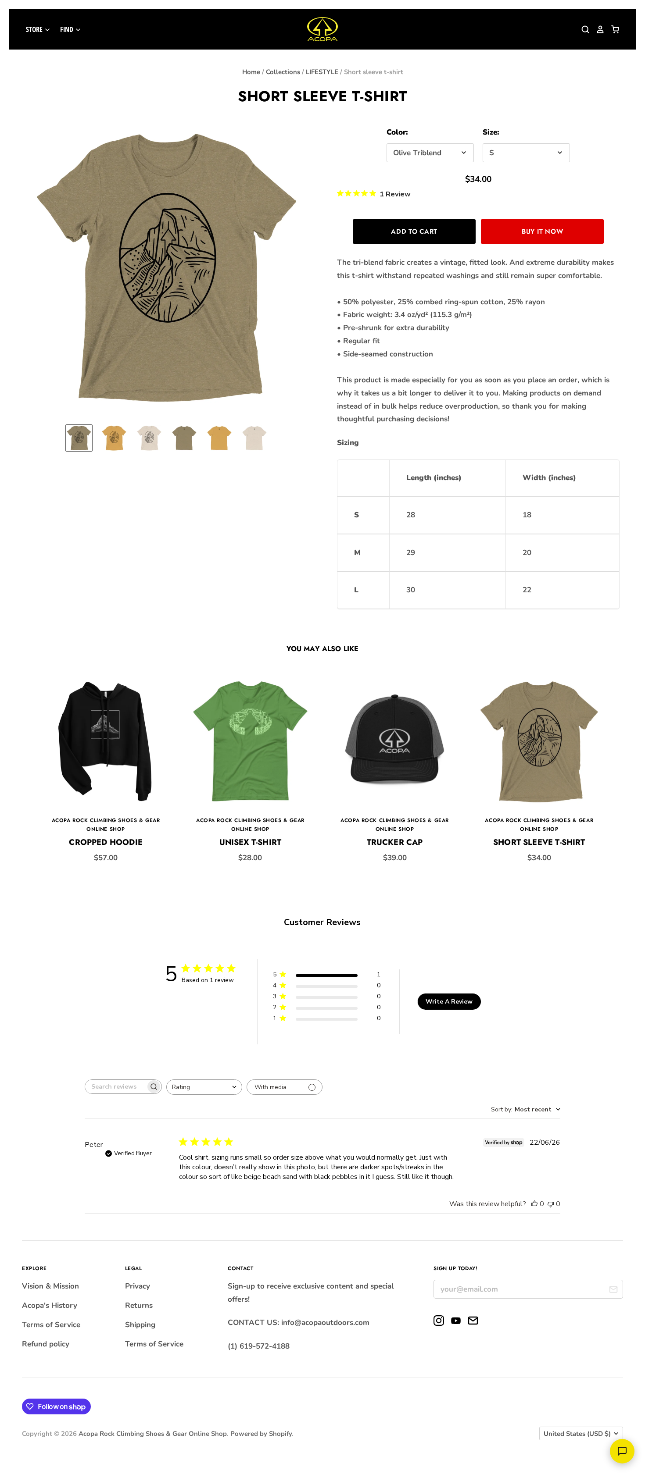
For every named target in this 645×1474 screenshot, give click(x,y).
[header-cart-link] (612, 29)
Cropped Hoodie (106, 842)
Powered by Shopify (261, 1433)
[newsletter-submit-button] (613, 1290)
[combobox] (204, 1087)
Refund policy (45, 1344)
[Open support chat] (622, 1451)
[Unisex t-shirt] (250, 742)
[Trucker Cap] (395, 742)
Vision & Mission (50, 1286)
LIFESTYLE (322, 72)
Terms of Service (51, 1325)
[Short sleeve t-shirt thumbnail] (79, 438)
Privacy (137, 1286)
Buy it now (542, 231)
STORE (35, 29)
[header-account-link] (597, 29)
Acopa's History (49, 1305)
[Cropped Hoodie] (106, 742)
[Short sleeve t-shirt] (539, 742)
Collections (283, 72)
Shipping (140, 1325)
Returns (139, 1305)
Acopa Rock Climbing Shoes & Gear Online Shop (153, 1433)
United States (577, 1433)
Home (251, 72)
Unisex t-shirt (250, 842)
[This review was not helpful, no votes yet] (551, 1204)
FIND (67, 29)
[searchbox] (115, 1086)
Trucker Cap (395, 842)
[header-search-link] (582, 29)
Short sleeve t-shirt (539, 842)
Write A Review (449, 1001)
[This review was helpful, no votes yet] (534, 1204)
